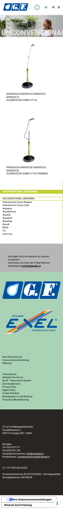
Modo (5, 227)
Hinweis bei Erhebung (18, 505)
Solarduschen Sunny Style (16, 205)
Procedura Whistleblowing (15, 399)
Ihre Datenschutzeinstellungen (32, 499)
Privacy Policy (9, 387)
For (4, 230)
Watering (7, 363)
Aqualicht (7, 218)
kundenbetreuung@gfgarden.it (34, 456)
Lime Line (7, 234)
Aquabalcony (9, 211)
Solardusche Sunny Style (21, 100)
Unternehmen (9, 374)
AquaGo (7, 214)
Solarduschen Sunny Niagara (17, 202)
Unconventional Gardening (19, 198)
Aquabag (7, 221)
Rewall (6, 224)
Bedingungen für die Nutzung (17, 396)
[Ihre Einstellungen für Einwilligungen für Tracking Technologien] (57, 503)
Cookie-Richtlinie (10, 393)
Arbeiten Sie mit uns (12, 377)
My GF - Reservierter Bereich (16, 380)
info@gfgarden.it (31, 266)
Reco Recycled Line (12, 357)
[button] (46, 7)
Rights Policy (8, 390)
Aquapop (7, 208)
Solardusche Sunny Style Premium (27, 173)
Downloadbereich (11, 383)
